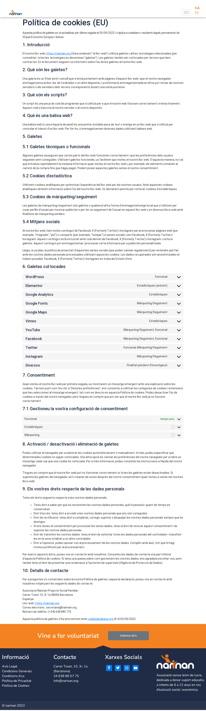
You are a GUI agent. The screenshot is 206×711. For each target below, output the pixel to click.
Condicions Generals (17, 671)
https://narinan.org (58, 53)
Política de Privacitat (16, 681)
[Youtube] (136, 668)
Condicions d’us (13, 676)
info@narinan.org (66, 681)
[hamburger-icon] (186, 12)
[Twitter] (118, 668)
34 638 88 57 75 (66, 676)
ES (197, 13)
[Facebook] (109, 668)
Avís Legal (9, 666)
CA (197, 8)
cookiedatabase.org (100, 619)
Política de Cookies (15, 685)
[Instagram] (127, 668)
